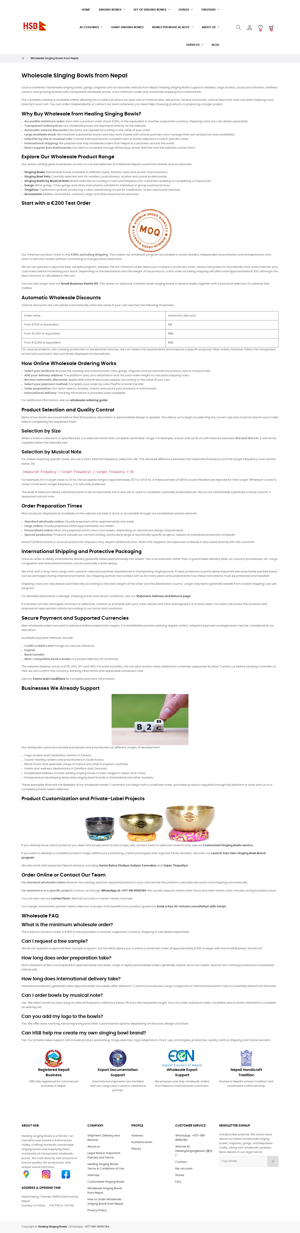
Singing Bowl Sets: (37, 176)
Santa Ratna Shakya (114, 865)
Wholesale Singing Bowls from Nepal (104, 1190)
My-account (184, 1168)
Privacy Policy (97, 1210)
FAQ (178, 1181)
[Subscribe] (272, 1161)
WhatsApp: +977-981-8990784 (190, 1138)
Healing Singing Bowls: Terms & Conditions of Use (105, 1166)
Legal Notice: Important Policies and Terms (103, 1155)
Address (137, 1135)
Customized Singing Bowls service (228, 845)
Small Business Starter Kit (79, 283)
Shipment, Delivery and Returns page (163, 596)
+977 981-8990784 (96, 1226)
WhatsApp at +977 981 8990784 (123, 890)
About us (93, 1146)
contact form (60, 898)
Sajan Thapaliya (175, 865)
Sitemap (93, 1175)
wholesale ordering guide (89, 400)
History (136, 1148)
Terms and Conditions (49, 679)
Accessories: (33, 194)
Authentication (141, 1142)
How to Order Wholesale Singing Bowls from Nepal (105, 1201)
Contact (181, 1162)
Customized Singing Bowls (105, 1181)
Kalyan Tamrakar (143, 865)
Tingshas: (31, 189)
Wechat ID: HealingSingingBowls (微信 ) (193, 1151)
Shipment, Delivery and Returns (103, 1138)
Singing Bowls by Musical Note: (47, 181)
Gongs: (29, 185)
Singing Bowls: (34, 172)
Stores (179, 1175)
